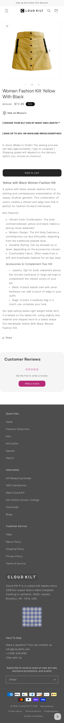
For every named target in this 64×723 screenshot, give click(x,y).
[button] (6, 10)
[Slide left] (25, 84)
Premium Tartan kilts (17, 429)
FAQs (9, 534)
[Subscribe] (54, 680)
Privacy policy (15, 711)
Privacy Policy (14, 556)
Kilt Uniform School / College (22, 500)
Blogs (9, 514)
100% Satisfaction (16, 485)
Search (10, 458)
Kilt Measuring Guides (18, 478)
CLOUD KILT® (25, 706)
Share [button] (9, 337)
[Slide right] (39, 84)
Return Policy (14, 541)
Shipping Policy (15, 549)
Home (9, 421)
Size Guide (12, 507)
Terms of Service (16, 563)
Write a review (32, 383)
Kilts (8, 436)
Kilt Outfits (12, 443)
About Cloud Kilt (15, 492)
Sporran (10, 450)
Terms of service (33, 711)
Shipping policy (51, 711)
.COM (34, 706)
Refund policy (46, 706)
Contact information (33, 716)
